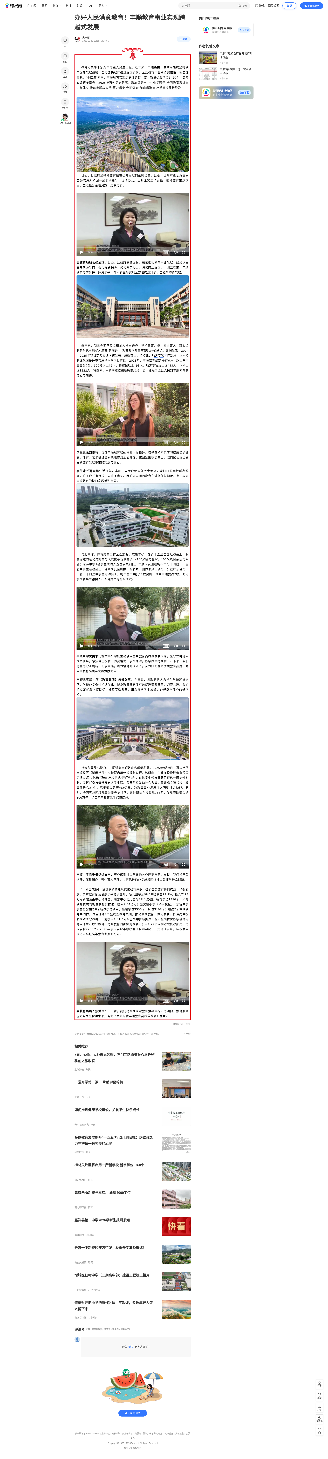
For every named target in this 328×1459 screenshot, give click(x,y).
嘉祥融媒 (79, 1235)
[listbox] (132, 1181)
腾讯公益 (158, 1433)
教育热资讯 (80, 1262)
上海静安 (79, 1069)
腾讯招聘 (147, 1433)
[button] (244, 30)
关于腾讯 (79, 1433)
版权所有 (137, 1448)
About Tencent (92, 1433)
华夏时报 (79, 1152)
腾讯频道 (179, 1433)
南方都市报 (80, 1180)
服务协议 (105, 1433)
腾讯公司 (128, 1448)
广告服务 (137, 1433)
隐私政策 (116, 1433)
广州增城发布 (81, 1290)
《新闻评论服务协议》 (120, 1329)
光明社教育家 (81, 1124)
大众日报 (79, 1097)
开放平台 (126, 1433)
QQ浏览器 (168, 1433)
